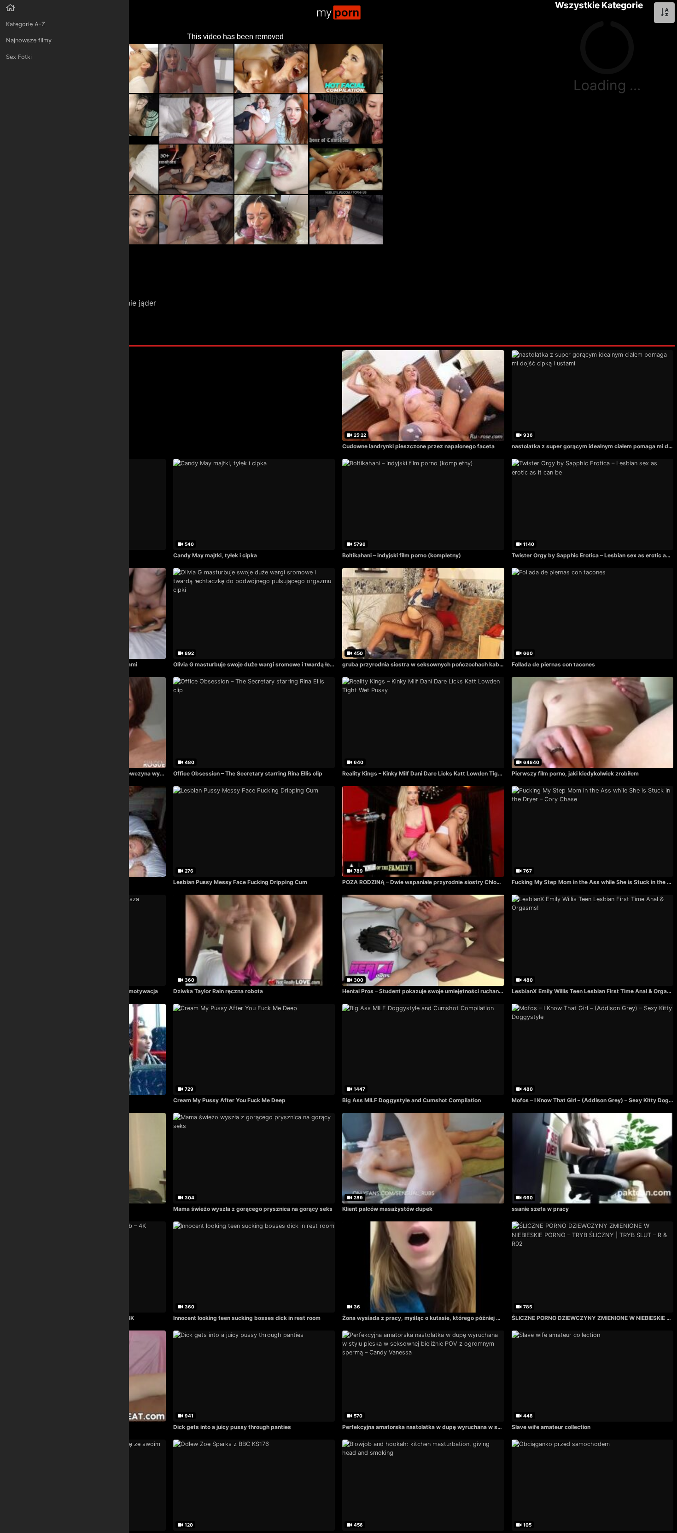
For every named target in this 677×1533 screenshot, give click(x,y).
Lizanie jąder (134, 302)
